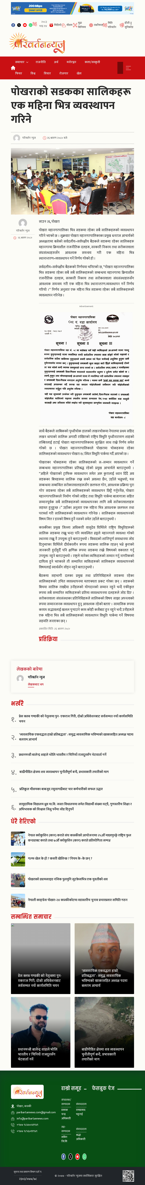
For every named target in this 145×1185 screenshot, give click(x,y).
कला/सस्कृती (92, 62)
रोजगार (63, 73)
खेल (79, 73)
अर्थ (56, 62)
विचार (47, 73)
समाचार (19, 62)
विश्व (33, 73)
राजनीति (41, 62)
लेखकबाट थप (36, 684)
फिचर (18, 73)
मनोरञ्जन (71, 62)
